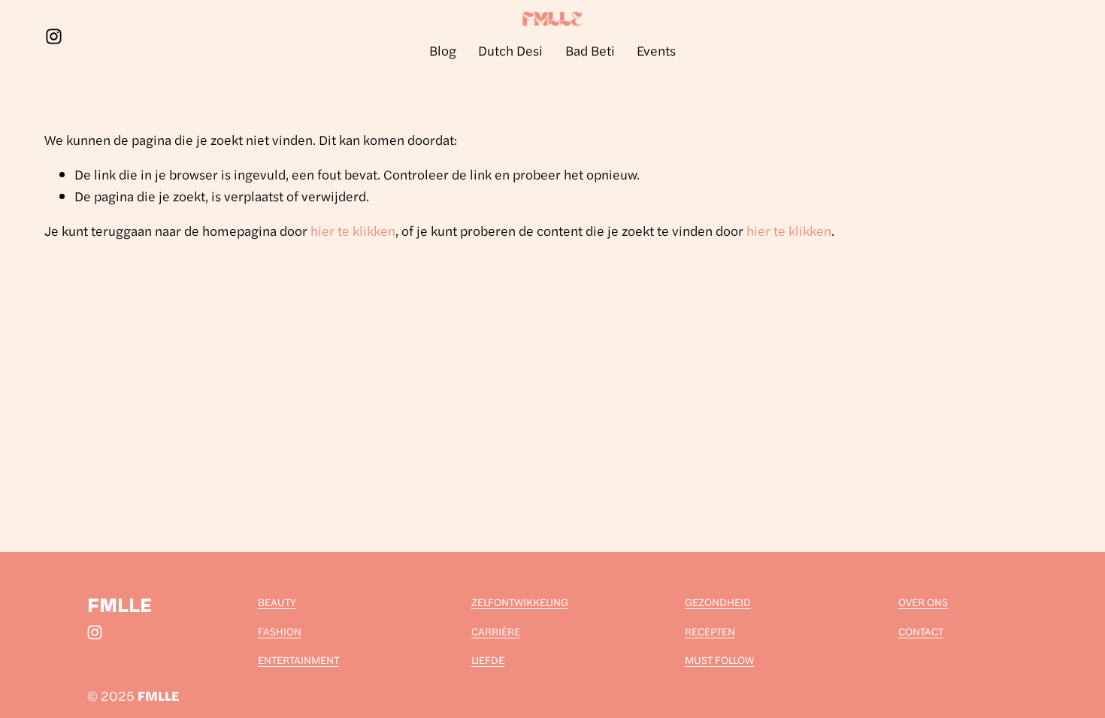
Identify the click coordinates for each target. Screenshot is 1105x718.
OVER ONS (923, 601)
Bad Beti (590, 50)
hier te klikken (352, 230)
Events (656, 50)
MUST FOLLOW (719, 659)
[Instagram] (53, 36)
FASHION (279, 630)
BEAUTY (277, 601)
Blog (442, 50)
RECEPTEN (710, 630)
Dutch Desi (510, 50)
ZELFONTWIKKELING (519, 601)
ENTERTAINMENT (298, 659)
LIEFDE (487, 659)
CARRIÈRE (495, 630)
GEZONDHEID (718, 601)
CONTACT (920, 630)
